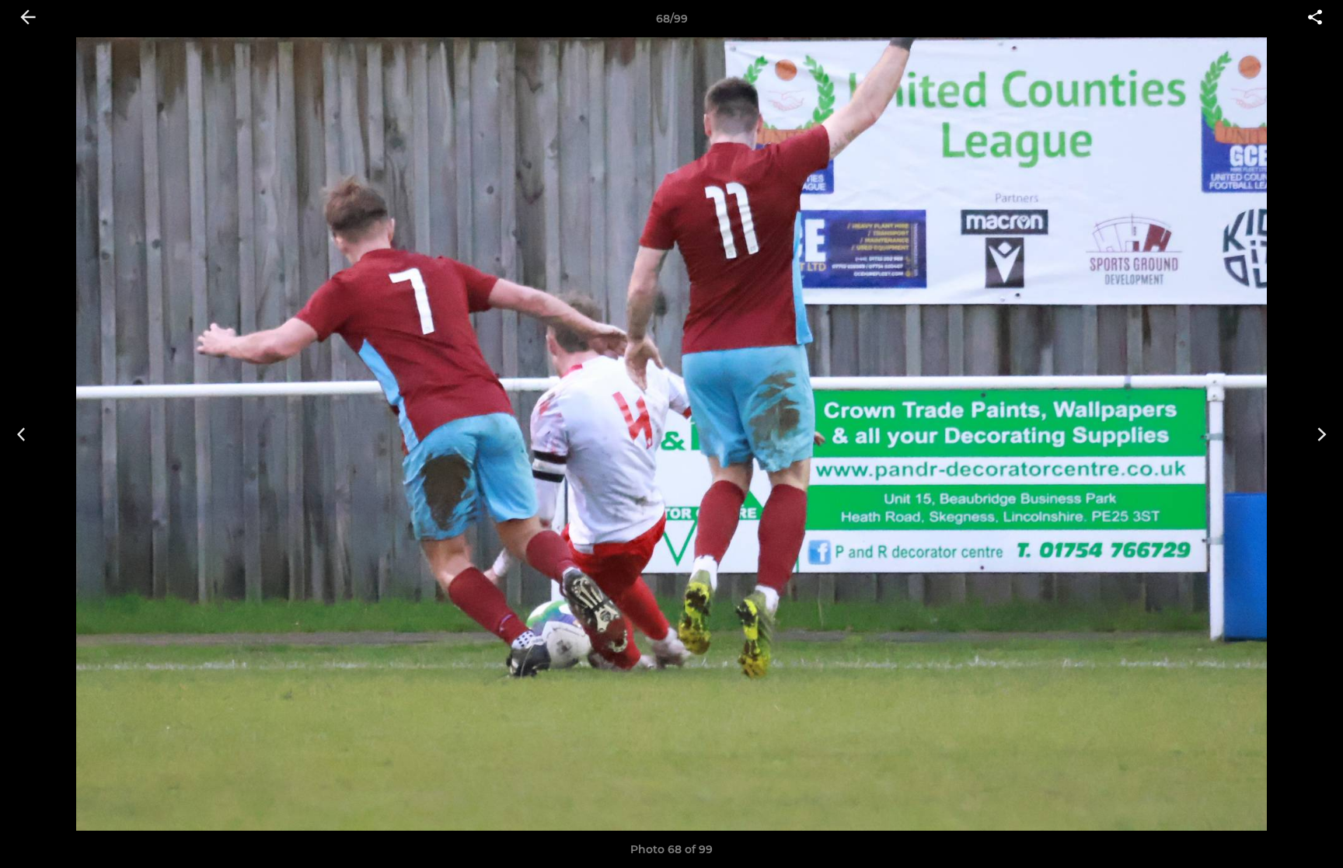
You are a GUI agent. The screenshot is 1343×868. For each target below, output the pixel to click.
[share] (1315, 19)
